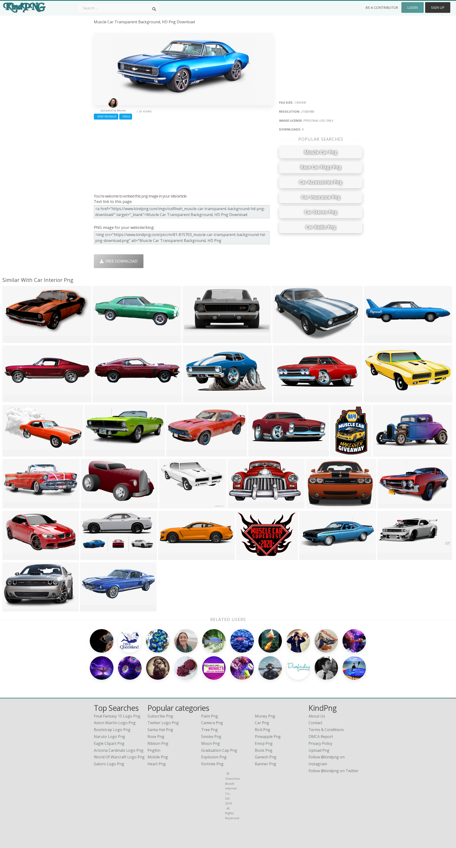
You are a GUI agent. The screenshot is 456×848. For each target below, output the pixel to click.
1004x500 (387, 557)
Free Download (121, 261)
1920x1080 (193, 340)
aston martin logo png (115, 722)
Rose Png (155, 736)
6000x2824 (259, 453)
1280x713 (237, 505)
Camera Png (212, 722)
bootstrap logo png (112, 729)
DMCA (125, 116)
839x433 (11, 505)
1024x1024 (170, 505)
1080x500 (102, 340)
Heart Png (156, 763)
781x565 (11, 340)
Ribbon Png (157, 743)
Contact (315, 722)
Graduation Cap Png (219, 750)
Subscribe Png (160, 716)
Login (412, 7)
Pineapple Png (268, 736)
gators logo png (109, 763)
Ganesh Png (265, 757)
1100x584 (12, 453)
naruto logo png (109, 736)
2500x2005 (246, 557)
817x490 (89, 557)
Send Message (106, 116)
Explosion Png (214, 757)
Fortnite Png (212, 763)
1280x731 (90, 505)
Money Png (265, 716)
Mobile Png (157, 757)
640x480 (167, 557)
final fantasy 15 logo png (117, 716)
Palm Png (209, 716)
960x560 (381, 453)
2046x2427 (340, 453)
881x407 (308, 557)
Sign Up (437, 7)
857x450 (175, 453)
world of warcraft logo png (119, 757)
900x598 (386, 505)
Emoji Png (264, 743)
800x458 (11, 557)
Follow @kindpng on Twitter (334, 770)
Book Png (263, 750)
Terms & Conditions (326, 729)
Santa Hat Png (160, 729)
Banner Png (265, 763)
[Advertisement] (183, 155)
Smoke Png (211, 736)
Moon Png (210, 743)
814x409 (93, 453)
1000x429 (89, 608)
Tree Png (209, 729)
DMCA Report (321, 736)
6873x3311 (284, 399)
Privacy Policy (320, 743)
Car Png (262, 722)
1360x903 (315, 505)
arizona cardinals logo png (118, 750)
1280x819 (12, 608)
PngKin (153, 750)
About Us (317, 716)
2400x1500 (13, 399)
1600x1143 (374, 399)
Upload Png (319, 750)
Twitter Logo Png (163, 722)
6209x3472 (193, 399)
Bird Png (262, 729)
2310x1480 (283, 340)
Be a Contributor (382, 7)
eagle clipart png (109, 743)
